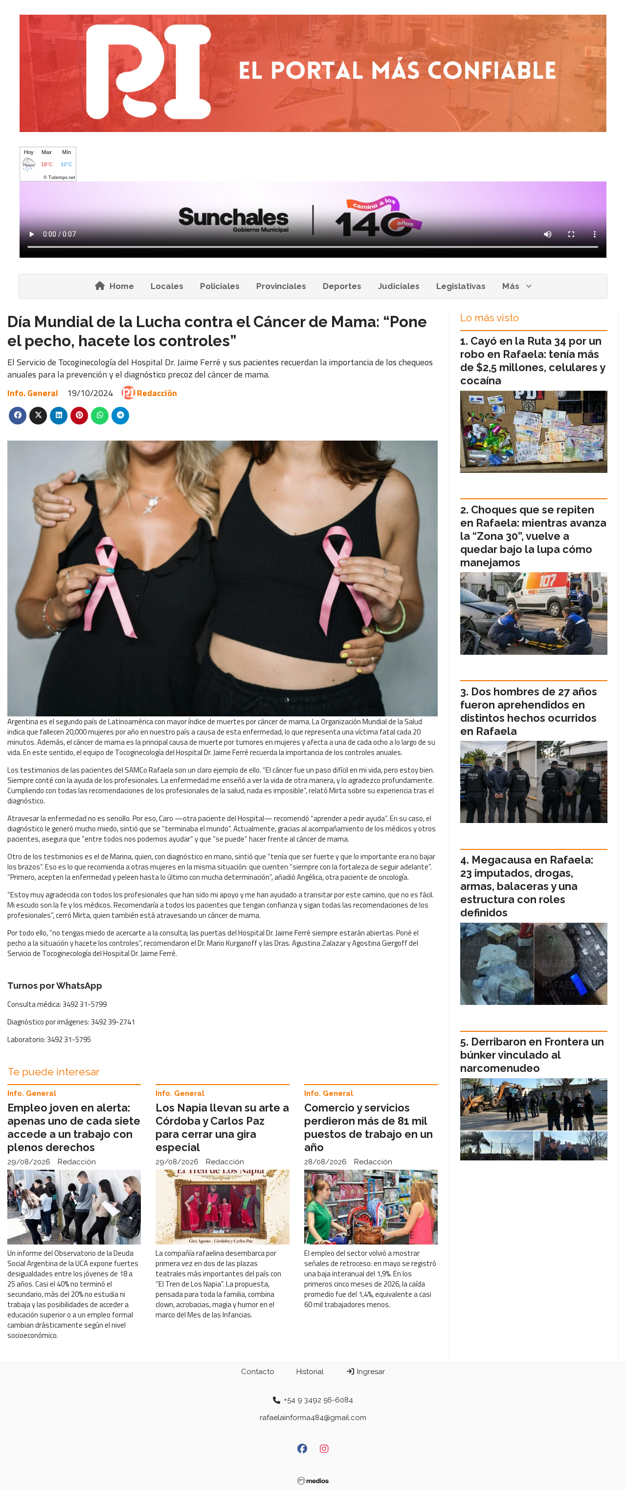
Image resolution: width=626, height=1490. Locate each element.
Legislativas (461, 286)
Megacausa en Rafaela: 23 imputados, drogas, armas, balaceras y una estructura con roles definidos (526, 886)
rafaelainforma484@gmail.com (313, 1417)
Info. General (32, 393)
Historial (310, 1371)
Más (510, 286)
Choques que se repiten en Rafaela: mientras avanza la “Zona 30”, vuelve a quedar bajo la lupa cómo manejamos (533, 536)
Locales (167, 286)
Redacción (157, 393)
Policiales (220, 286)
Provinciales (281, 286)
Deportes (342, 286)
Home (122, 286)
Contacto (257, 1371)
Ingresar (370, 1371)
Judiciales (399, 286)
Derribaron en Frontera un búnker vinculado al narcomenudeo (532, 1055)
